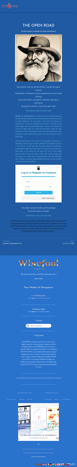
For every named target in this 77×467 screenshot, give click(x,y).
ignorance (38, 349)
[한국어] (60, 464)
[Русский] (68, 464)
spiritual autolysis (51, 352)
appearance (42, 352)
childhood (24, 362)
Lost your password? (50, 198)
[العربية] (36, 464)
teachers (49, 364)
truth (29, 364)
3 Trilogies (48, 399)
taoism (53, 359)
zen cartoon (38, 367)
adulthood (43, 359)
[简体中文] (38, 464)
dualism (24, 359)
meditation (23, 349)
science (46, 347)
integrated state (41, 342)
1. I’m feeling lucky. (38, 296)
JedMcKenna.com (51, 393)
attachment (40, 357)
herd (54, 356)
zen (28, 362)
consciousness (51, 354)
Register (43, 198)
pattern (54, 349)
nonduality (26, 341)
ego (49, 359)
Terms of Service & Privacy (38, 456)
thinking (40, 346)
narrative (34, 364)
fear (29, 359)
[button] (20, 422)
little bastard (52, 347)
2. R (33, 309)
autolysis (35, 344)
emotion (47, 356)
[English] (46, 464)
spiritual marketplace (44, 344)
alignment (29, 344)
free (54, 361)
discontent (31, 354)
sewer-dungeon (25, 357)
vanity (32, 349)
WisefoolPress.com (25, 393)
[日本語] (58, 464)
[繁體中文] (41, 464)
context (33, 357)
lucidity (34, 347)
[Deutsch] (51, 464)
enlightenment (27, 347)
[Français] (48, 464)
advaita (43, 354)
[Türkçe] (74, 464)
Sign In (29, 399)
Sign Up (21, 399)
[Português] (65, 464)
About (57, 399)
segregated (24, 354)
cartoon (53, 342)
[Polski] (63, 464)
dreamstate (26, 351)
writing (38, 362)
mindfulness (37, 354)
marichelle (35, 352)
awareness (41, 364)
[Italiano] (56, 464)
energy (49, 362)
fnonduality (49, 349)
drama (53, 344)
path (28, 349)
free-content (48, 342)
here (33, 298)
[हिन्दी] (53, 464)
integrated (33, 362)
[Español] (71, 464)
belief (54, 364)
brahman (43, 362)
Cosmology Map (35, 359)
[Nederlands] (43, 464)
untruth (44, 349)
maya (23, 364)
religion (23, 344)
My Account (11, 399)
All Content (66, 399)
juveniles (33, 342)
